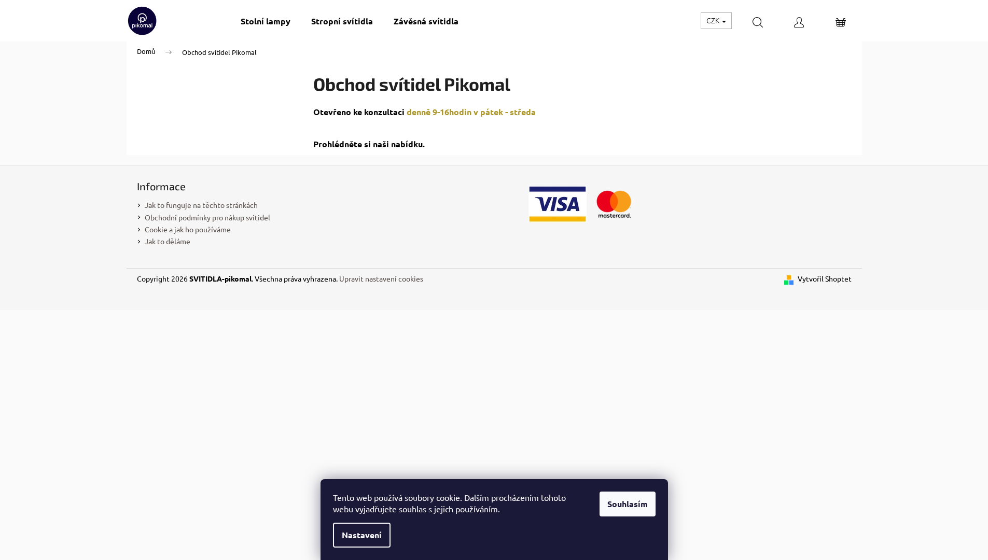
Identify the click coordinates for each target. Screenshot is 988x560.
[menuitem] (265, 21)
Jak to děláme (167, 241)
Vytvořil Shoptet (825, 278)
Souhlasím (627, 503)
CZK (713, 20)
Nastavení (362, 534)
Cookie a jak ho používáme (188, 229)
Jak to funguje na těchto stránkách (201, 204)
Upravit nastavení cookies (381, 278)
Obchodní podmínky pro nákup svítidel (207, 217)
